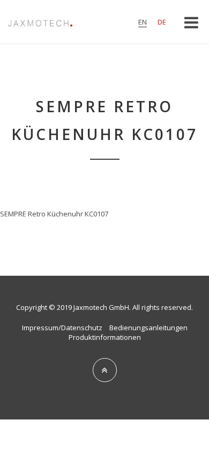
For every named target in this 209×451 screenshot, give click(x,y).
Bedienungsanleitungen (148, 327)
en (142, 22)
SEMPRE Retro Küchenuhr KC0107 (54, 214)
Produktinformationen (105, 337)
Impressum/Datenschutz (62, 327)
